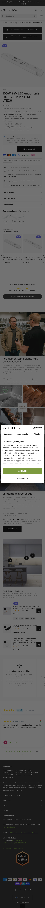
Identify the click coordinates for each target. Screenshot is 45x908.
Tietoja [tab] (37, 434)
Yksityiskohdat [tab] (22, 434)
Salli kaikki (22, 471)
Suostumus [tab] (8, 434)
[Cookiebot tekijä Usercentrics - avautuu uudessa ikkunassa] (32, 428)
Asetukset (21, 478)
